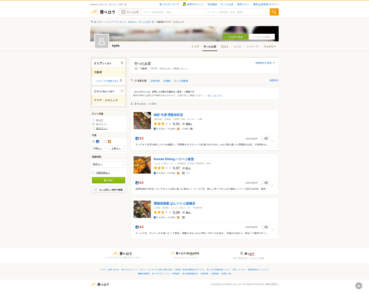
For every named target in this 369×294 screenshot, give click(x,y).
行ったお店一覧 (146, 21)
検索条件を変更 (264, 62)
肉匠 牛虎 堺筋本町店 (168, 115)
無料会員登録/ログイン (266, 4)
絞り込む (108, 180)
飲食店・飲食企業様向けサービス (189, 269)
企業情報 (215, 273)
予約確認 (212, 4)
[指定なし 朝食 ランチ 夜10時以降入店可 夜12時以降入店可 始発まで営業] (108, 164)
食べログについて (169, 4)
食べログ (102, 11)
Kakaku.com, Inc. (233, 284)
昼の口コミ (102, 128)
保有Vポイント (195, 4)
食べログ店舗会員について (218, 269)
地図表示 (274, 80)
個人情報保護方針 (190, 273)
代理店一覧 (226, 273)
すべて (99, 119)
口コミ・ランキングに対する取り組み (156, 269)
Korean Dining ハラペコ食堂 (174, 159)
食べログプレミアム (161, 273)
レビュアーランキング (115, 21)
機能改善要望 (144, 273)
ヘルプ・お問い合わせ (109, 269)
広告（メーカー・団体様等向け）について (251, 269)
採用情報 (204, 273)
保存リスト (243, 4)
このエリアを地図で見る (106, 80)
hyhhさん (132, 21)
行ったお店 (227, 4)
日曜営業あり (103, 172)
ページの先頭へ (358, 285)
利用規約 (176, 273)
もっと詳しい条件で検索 (111, 189)
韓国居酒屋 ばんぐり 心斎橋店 (174, 203)
